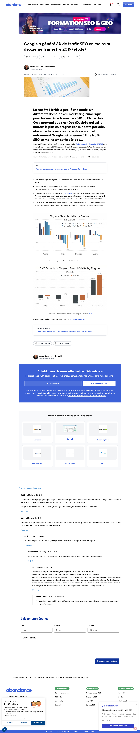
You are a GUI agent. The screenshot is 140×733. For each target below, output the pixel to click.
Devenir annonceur (62, 693)
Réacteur (121, 697)
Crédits (49, 731)
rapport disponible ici (77, 319)
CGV (76, 731)
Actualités (25, 677)
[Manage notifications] (135, 728)
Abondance (17, 677)
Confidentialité (88, 731)
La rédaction (59, 701)
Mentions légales (63, 731)
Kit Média (58, 697)
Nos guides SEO (91, 697)
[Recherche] (118, 4)
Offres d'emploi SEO (93, 693)
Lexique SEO (90, 705)
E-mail (57, 626)
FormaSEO (122, 693)
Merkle (89, 261)
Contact (58, 705)
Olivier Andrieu (49, 67)
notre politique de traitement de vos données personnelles (87, 395)
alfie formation (123, 701)
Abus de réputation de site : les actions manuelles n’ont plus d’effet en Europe (62, 169)
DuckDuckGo (68, 193)
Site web (91, 626)
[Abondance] (14, 4)
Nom (23, 626)
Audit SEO (97, 4)
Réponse (24, 511)
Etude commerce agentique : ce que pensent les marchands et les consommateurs (64, 331)
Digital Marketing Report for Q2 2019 (89, 144)
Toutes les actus (32, 4)
